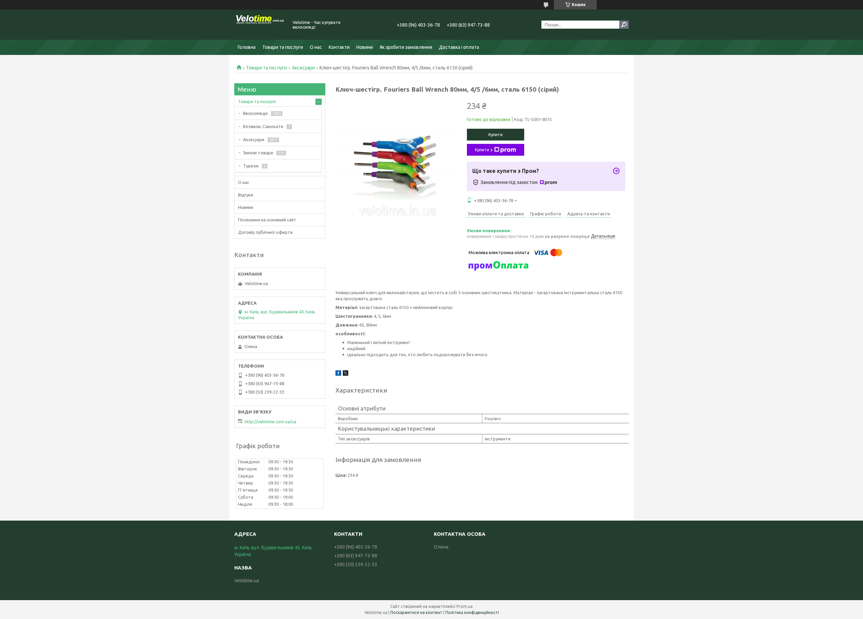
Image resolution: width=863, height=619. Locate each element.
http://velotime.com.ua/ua (270, 421)
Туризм (251, 165)
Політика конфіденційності (472, 612)
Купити (495, 134)
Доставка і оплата (459, 47)
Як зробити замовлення (406, 47)
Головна (247, 47)
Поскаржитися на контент (416, 612)
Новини (364, 47)
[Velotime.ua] (259, 24)
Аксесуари (303, 67)
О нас (316, 47)
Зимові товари (258, 152)
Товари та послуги (282, 47)
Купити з (484, 149)
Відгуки (245, 194)
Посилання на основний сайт (267, 219)
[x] (345, 374)
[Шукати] (624, 25)
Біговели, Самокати (263, 126)
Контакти (339, 47)
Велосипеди (255, 113)
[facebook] (338, 374)
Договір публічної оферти (265, 232)
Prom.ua (464, 606)
